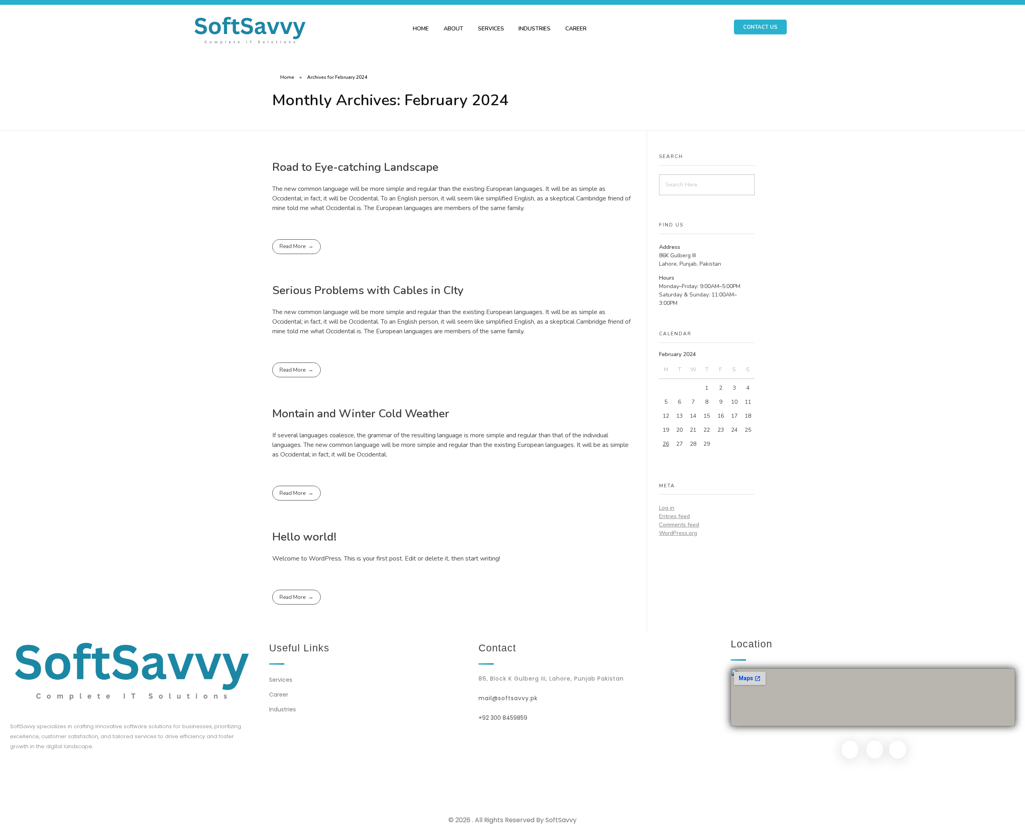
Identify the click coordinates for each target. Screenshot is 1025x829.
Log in (666, 508)
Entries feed (674, 516)
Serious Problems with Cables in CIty (368, 290)
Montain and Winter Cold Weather (360, 413)
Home (287, 77)
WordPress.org (678, 533)
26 (666, 444)
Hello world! (304, 537)
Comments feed (679, 525)
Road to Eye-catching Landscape (355, 167)
